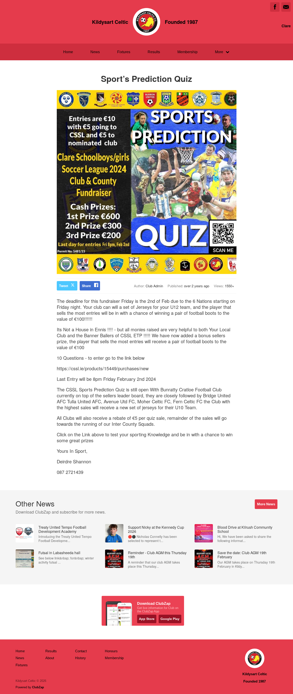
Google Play (169, 619)
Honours (111, 651)
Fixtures (123, 52)
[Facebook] (274, 7)
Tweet (63, 285)
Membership (187, 52)
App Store (147, 619)
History (80, 658)
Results (154, 52)
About (49, 658)
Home (68, 52)
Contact (81, 651)
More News (266, 504)
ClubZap (38, 687)
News (95, 52)
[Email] (286, 7)
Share (86, 285)
